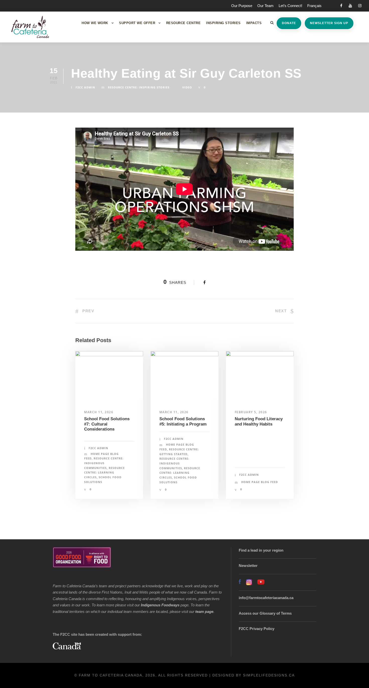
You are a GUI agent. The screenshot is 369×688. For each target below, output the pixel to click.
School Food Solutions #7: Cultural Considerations (107, 424)
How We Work (95, 23)
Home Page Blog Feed (259, 482)
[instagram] (359, 6)
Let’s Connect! (290, 6)
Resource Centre (183, 23)
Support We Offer (137, 23)
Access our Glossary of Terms (265, 613)
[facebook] (341, 6)
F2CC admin (85, 87)
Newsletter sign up (329, 23)
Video (187, 87)
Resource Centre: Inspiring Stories (138, 87)
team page (204, 611)
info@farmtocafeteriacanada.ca (266, 598)
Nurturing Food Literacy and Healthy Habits (259, 421)
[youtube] (350, 6)
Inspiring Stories (223, 23)
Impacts (254, 23)
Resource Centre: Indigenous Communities (104, 462)
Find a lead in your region (261, 550)
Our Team (265, 6)
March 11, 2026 (98, 412)
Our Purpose (241, 6)
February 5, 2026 (251, 412)
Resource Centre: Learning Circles (104, 472)
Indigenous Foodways (160, 605)
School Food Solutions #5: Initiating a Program (183, 421)
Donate (289, 23)
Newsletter (248, 565)
